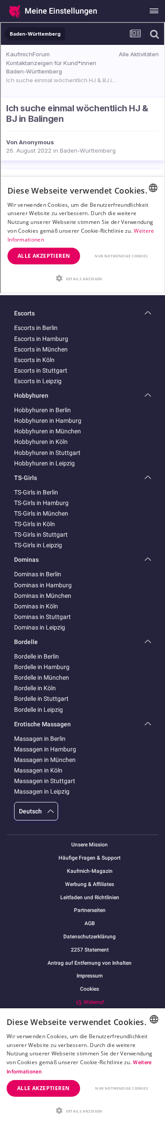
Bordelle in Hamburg (42, 666)
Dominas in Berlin (37, 574)
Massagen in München (45, 759)
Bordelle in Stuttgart (41, 698)
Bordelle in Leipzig (38, 709)
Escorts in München (41, 349)
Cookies (89, 989)
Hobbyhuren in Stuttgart (47, 452)
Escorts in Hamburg (41, 338)
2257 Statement (90, 950)
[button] (82, 1110)
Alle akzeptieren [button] (43, 1088)
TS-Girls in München (41, 513)
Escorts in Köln (34, 359)
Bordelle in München (41, 677)
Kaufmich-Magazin (90, 871)
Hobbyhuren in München (47, 431)
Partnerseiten (90, 910)
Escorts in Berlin (36, 327)
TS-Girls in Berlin (36, 492)
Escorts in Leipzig (38, 380)
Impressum (90, 976)
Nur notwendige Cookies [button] (121, 1088)
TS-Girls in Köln (34, 523)
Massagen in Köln (38, 770)
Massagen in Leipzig (42, 791)
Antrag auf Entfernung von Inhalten (90, 963)
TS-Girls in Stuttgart (41, 534)
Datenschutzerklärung (89, 937)
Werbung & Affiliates (89, 884)
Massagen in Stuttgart (44, 780)
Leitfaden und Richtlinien (89, 898)
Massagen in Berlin (40, 738)
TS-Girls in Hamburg (41, 502)
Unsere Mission (89, 845)
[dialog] (82, 1066)
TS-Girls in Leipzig (38, 545)
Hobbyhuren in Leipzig (44, 463)
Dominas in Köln (36, 606)
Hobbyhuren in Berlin (42, 410)
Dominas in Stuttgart (42, 616)
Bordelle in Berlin (36, 656)
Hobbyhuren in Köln (41, 441)
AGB (89, 923)
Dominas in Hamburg (43, 585)
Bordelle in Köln (35, 688)
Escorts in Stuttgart (40, 370)
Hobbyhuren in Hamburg (47, 420)
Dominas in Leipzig (39, 627)
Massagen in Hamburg (45, 749)
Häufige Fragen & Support (90, 858)
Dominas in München (42, 595)
